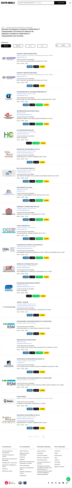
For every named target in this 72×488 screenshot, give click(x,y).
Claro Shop (57, 462)
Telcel (56, 457)
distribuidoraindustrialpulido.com (24, 114)
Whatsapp (40, 104)
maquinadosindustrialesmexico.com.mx (26, 286)
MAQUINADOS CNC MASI (24, 187)
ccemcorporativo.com (22, 229)
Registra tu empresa (59, 466)
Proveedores (40, 453)
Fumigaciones (23, 475)
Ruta (31, 66)
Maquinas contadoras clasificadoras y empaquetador (20, 27)
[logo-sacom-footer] (15, 483)
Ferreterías (5, 468)
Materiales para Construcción (9, 462)
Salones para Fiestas (7, 471)
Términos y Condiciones (43, 457)
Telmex (56, 453)
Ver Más (42, 66)
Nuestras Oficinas (41, 451)
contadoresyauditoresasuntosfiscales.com (26, 305)
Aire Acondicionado (24, 465)
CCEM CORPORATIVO (23, 225)
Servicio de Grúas (24, 451)
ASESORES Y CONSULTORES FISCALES (28, 206)
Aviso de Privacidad (42, 459)
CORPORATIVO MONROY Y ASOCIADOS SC (30, 245)
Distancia (18, 45)
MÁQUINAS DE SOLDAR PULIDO (26, 340)
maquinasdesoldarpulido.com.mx (24, 343)
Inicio (3, 27)
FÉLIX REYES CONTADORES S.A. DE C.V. (28, 149)
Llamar (37, 66)
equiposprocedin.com (22, 57)
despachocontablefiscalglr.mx (23, 267)
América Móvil (58, 455)
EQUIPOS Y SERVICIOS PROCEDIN (27, 53)
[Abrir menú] (70, 3)
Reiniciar (6, 45)
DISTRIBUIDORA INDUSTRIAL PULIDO (28, 111)
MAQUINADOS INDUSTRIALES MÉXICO (28, 283)
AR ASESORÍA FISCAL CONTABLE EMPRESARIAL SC (32, 92)
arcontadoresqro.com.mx (22, 95)
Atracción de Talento (42, 455)
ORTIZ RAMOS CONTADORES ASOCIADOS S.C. (31, 359)
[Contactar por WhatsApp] (68, 479)
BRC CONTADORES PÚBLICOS (26, 168)
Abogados (22, 459)
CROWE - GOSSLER (22, 302)
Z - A (42, 45)
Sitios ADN (57, 464)
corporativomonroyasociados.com (24, 248)
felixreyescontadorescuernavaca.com (25, 152)
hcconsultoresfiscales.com (23, 133)
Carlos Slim (57, 451)
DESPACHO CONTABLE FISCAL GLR (27, 264)
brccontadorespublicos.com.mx (24, 172)
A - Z (30, 45)
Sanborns (57, 459)
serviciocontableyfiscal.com (23, 210)
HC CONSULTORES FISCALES (25, 130)
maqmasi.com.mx (21, 191)
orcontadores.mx (20, 362)
